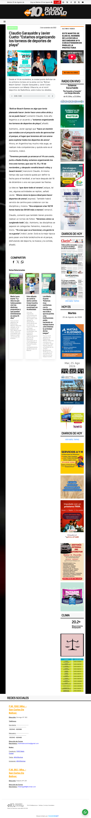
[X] (67, 2)
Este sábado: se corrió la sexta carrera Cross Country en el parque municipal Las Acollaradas (32, 303)
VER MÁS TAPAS (72, 301)
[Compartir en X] (18, 262)
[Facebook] (71, 2)
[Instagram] (75, 2)
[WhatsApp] (63, 2)
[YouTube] (83, 2)
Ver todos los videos (71, 72)
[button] (51, 2)
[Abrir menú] (4, 21)
